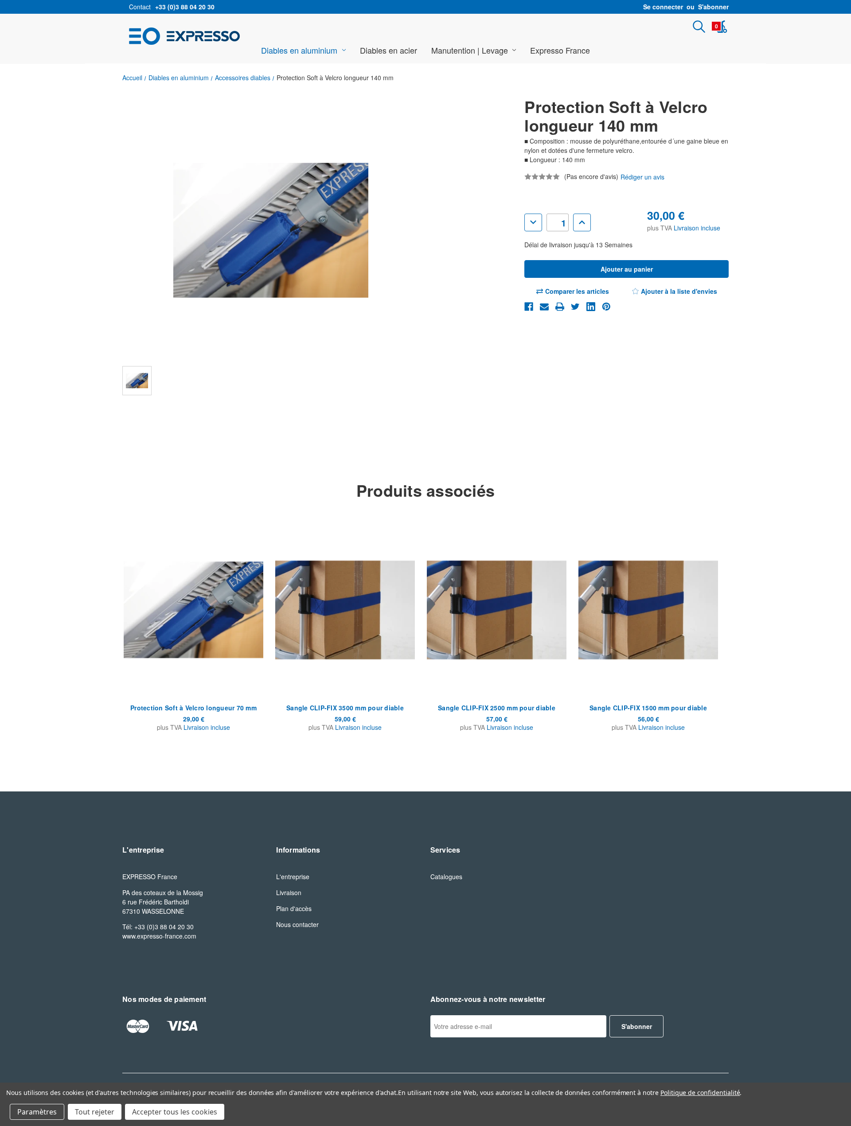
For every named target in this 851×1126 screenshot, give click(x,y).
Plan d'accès (294, 908)
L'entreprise (292, 876)
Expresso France (560, 50)
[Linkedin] (590, 306)
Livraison (288, 892)
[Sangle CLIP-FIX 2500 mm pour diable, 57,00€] (496, 610)
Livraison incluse (697, 227)
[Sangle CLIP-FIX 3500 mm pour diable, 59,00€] (345, 610)
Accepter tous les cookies (174, 1112)
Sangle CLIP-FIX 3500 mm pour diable (345, 707)
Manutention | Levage (469, 50)
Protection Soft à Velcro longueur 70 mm (193, 707)
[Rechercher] (698, 26)
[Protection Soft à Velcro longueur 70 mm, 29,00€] (193, 610)
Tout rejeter (94, 1112)
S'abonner (713, 6)
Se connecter (663, 6)
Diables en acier (388, 50)
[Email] (544, 306)
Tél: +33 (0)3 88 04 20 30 (158, 926)
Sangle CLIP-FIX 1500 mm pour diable (648, 707)
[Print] (559, 306)
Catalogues (446, 876)
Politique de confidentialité (700, 1092)
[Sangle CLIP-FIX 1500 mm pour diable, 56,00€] (648, 610)
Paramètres (37, 1112)
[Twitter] (575, 306)
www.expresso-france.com (159, 935)
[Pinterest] (606, 306)
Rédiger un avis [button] (642, 176)
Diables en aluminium (299, 50)
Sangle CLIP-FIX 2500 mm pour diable (496, 707)
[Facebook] (528, 306)
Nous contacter (297, 924)
